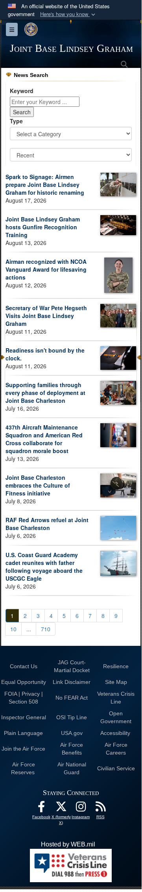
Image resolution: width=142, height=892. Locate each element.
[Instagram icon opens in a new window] (80, 808)
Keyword (21, 91)
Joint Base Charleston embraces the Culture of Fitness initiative (38, 485)
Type (16, 121)
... (28, 629)
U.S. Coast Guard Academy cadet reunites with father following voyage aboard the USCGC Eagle (44, 566)
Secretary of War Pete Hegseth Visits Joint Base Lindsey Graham (46, 315)
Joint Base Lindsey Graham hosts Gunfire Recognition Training (43, 227)
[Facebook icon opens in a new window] (41, 808)
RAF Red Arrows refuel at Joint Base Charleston (47, 524)
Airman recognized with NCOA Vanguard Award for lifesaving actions (46, 269)
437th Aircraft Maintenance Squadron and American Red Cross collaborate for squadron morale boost (44, 439)
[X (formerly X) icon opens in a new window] (61, 808)
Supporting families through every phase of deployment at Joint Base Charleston (45, 392)
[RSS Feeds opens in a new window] (100, 808)
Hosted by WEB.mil (68, 844)
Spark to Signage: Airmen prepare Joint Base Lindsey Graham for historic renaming (45, 184)
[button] (68, 14)
